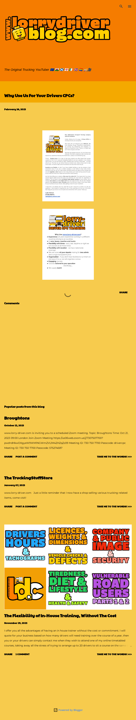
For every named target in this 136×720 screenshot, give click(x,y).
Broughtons (17, 418)
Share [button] (123, 292)
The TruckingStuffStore (28, 478)
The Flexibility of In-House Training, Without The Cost (60, 615)
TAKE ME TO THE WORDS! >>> (114, 456)
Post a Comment (26, 456)
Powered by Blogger (70, 710)
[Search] (121, 6)
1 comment (23, 654)
